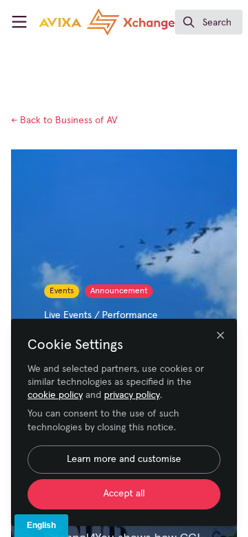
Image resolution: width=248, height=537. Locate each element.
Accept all (124, 493)
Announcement (118, 291)
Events (62, 291)
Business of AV (64, 120)
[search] (208, 22)
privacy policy (132, 395)
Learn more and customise (124, 459)
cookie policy (55, 395)
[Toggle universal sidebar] (19, 22)
